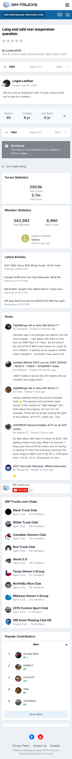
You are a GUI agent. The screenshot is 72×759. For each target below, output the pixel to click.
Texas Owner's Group (28, 571)
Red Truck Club (24, 547)
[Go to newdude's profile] (8, 327)
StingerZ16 (23, 469)
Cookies (55, 745)
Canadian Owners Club (29, 535)
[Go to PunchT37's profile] (18, 679)
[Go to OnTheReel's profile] (18, 702)
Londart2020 (13, 50)
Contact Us (40, 745)
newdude (22, 328)
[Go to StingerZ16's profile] (8, 468)
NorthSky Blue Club (27, 583)
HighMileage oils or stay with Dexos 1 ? (36, 325)
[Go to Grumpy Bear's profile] (18, 655)
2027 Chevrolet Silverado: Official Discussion (39, 466)
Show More (36, 714)
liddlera (35, 239)
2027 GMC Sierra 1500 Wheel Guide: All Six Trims (32, 265)
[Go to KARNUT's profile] (18, 667)
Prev (12, 66)
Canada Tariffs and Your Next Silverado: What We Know (32, 277)
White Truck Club (25, 522)
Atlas (19, 391)
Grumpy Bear (31, 653)
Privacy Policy (21, 745)
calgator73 (22, 432)
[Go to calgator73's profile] (8, 427)
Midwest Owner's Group (30, 596)
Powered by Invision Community (36, 753)
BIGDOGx (22, 369)
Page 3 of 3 (36, 66)
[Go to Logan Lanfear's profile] (6, 83)
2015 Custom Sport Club (30, 608)
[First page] (4, 67)
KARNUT (28, 665)
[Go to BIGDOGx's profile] (8, 364)
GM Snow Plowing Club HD (32, 620)
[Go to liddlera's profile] (25, 238)
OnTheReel (29, 700)
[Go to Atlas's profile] (8, 390)
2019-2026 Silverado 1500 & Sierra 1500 (43, 54)
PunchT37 (29, 677)
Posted (25, 85)
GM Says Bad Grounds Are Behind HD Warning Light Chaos (34, 301)
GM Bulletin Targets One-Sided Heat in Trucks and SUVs (33, 289)
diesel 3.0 (20, 559)
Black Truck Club (25, 510)
